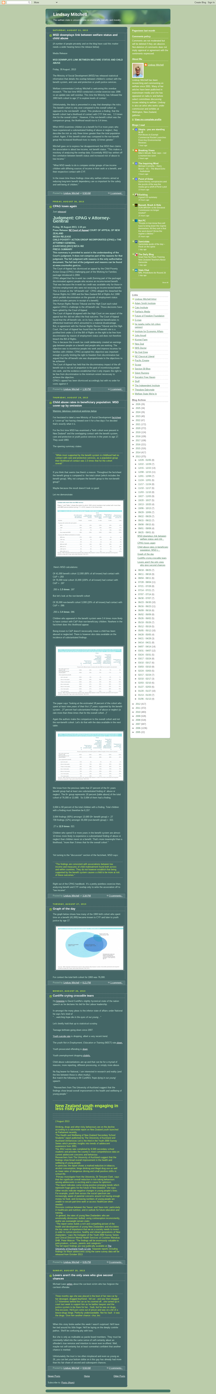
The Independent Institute (147, 385)
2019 (138, 432)
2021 (138, 424)
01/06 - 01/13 (145, 699)
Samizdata (143, 241)
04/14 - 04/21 (145, 642)
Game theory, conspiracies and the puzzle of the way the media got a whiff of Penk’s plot (152, 184)
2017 (138, 440)
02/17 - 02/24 (145, 675)
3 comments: (116, 896)
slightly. (86, 1055)
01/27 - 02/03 (145, 687)
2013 (138, 456)
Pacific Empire (142, 360)
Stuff (137, 381)
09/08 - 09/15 (145, 524)
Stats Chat (143, 270)
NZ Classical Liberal (144, 356)
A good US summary (147, 197)
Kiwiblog (143, 195)
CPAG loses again (65, 206)
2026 (138, 404)
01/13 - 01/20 (145, 695)
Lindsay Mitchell (70, 14)
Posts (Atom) (67, 1382)
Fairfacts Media (142, 311)
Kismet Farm (141, 340)
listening (60, 1001)
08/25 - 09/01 (145, 532)
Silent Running (142, 373)
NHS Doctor (140, 348)
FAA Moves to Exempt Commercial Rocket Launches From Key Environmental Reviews (152, 139)
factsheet (116, 417)
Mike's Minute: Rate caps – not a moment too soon (152, 154)
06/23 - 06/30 (145, 602)
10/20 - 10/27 (145, 500)
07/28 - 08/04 (145, 582)
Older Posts (119, 1376)
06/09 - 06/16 (145, 610)
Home (87, 1376)
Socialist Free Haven (145, 377)
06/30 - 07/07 (145, 598)
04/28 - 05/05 (145, 634)
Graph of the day (64, 908)
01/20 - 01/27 (145, 691)
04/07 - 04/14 (145, 647)
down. (119, 1043)
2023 (138, 416)
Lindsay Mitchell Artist (145, 299)
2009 (138, 716)
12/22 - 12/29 (145, 464)
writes (70, 1284)
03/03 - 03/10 (145, 667)
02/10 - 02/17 (145, 679)
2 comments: (116, 1368)
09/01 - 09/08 (145, 528)
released (62, 212)
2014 (138, 452)
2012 (138, 704)
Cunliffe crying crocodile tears (73, 995)
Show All (165, 282)
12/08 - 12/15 (145, 472)
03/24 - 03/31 (145, 655)
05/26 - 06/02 (145, 618)
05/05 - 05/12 (145, 630)
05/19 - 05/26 (145, 622)
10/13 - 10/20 (145, 504)
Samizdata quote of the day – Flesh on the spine (151, 245)
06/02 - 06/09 (145, 614)
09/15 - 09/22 (145, 520)
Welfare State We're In (146, 394)
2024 (138, 412)
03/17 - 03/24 (145, 659)
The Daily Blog (146, 254)
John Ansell (140, 335)
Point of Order (145, 179)
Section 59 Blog (142, 369)
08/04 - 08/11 (145, 578)
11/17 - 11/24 (145, 484)
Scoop (138, 365)
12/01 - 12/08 (145, 476)
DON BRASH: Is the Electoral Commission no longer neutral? (151, 210)
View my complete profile (148, 119)
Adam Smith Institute (145, 303)
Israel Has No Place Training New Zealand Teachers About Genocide (151, 259)
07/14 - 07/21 (145, 590)
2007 (138, 724)
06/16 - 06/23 (145, 606)
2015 (138, 448)
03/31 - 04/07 (145, 651)
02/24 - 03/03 (145, 671)
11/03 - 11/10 (145, 492)
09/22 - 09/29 (145, 516)
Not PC (142, 221)
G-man (138, 320)
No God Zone (141, 352)
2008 (138, 720)
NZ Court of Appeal (79, 230)
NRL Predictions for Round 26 (152, 273)
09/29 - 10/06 (145, 512)
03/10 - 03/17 (145, 663)
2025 (138, 408)
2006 (138, 728)
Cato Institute (141, 307)
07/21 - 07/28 (145, 586)
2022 (138, 420)
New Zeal (139, 344)
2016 (138, 444)
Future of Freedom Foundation (149, 316)
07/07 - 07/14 (145, 594)
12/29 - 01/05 (145, 460)
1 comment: (116, 193)
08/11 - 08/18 (145, 574)
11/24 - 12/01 (145, 480)
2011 (138, 708)
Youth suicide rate (61, 1036)
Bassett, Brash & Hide (149, 205)
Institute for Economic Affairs (149, 331)
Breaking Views (146, 150)
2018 (138, 436)
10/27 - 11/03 (145, 496)
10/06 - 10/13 (145, 508)
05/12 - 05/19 (145, 626)
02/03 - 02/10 (145, 683)
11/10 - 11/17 (145, 488)
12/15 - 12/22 (145, 468)
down (85, 1049)
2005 (138, 732)
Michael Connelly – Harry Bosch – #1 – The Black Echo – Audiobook (151, 168)
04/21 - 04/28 (145, 638)
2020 (138, 428)
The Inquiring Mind (148, 163)
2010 (138, 712)
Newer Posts (54, 1376)
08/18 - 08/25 (145, 570)
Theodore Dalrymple (144, 390)
